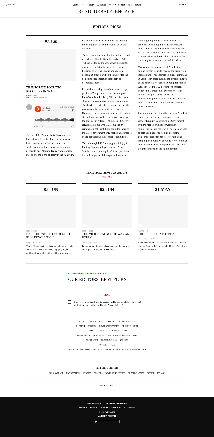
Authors (103, 345)
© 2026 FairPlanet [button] (107, 412)
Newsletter (92, 340)
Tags (112, 345)
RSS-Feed (124, 340)
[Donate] (180, 9)
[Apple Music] (121, 356)
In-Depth (112, 5)
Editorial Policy (95, 403)
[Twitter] (193, 9)
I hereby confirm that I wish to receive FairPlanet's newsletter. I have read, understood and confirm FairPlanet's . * (108, 303)
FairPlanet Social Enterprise (122, 335)
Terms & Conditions (99, 407)
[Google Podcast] (127, 356)
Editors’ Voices (95, 321)
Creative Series (130, 326)
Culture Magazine (126, 321)
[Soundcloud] (202, 9)
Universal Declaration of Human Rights (125, 349)
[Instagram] (189, 9)
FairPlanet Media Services (90, 335)
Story (91, 5)
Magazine (101, 5)
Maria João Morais (40, 98)
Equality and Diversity (116, 403)
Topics (84, 5)
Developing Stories (109, 326)
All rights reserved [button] (107, 416)
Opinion (121, 5)
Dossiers (92, 326)
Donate (138, 5)
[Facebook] (184, 9)
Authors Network (156, 373)
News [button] (130, 5)
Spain (35, 95)
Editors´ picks (73, 373)
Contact (83, 407)
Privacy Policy (114, 305)
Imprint (131, 407)
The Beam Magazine (117, 331)
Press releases (109, 340)
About (75, 5)
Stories (110, 321)
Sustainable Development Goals (85, 349)
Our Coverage (56, 373)
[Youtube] (198, 9)
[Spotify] (115, 356)
